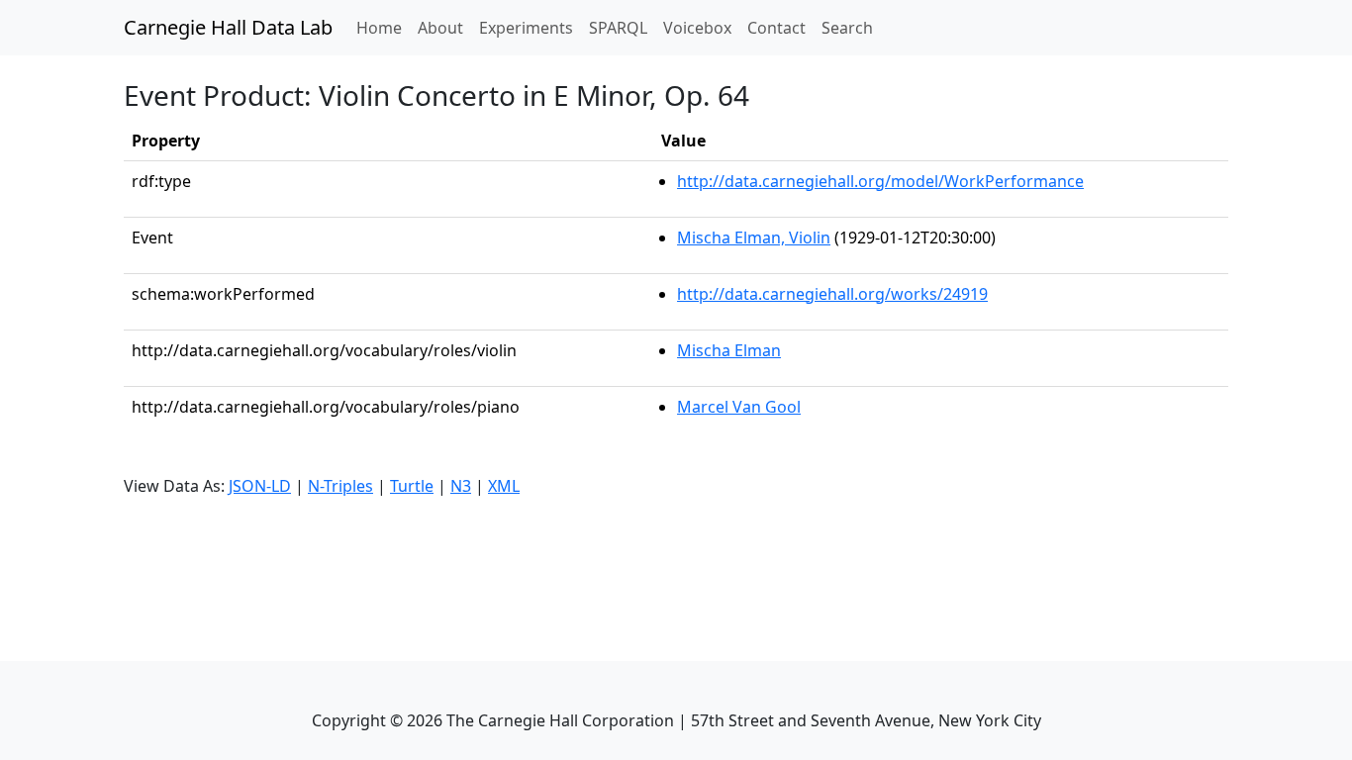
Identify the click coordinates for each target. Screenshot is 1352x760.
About (440, 28)
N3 (460, 486)
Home (383, 27)
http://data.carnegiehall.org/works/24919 (832, 294)
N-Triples (340, 486)
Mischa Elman (729, 350)
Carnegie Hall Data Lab (228, 27)
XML (504, 486)
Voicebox (697, 28)
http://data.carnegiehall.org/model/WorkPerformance (880, 181)
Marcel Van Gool (739, 407)
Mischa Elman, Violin (753, 237)
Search (847, 28)
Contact (776, 28)
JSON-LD (260, 486)
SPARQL (618, 28)
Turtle (412, 486)
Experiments (526, 28)
